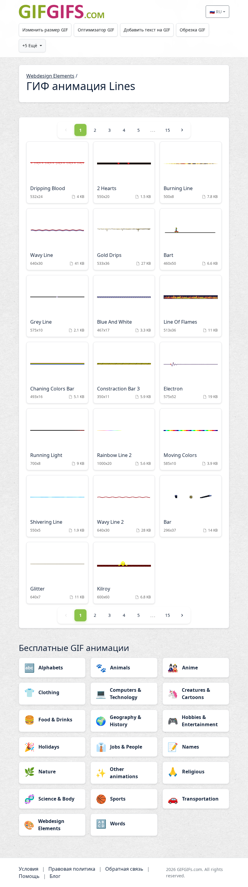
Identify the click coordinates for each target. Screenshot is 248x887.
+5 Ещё (29, 45)
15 (167, 130)
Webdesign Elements (50, 76)
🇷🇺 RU (216, 12)
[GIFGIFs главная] (61, 11)
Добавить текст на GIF (147, 30)
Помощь (29, 876)
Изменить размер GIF (45, 30)
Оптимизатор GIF (96, 30)
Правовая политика (71, 869)
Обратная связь (124, 869)
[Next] (182, 130)
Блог (55, 876)
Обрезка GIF (192, 30)
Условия (28, 869)
